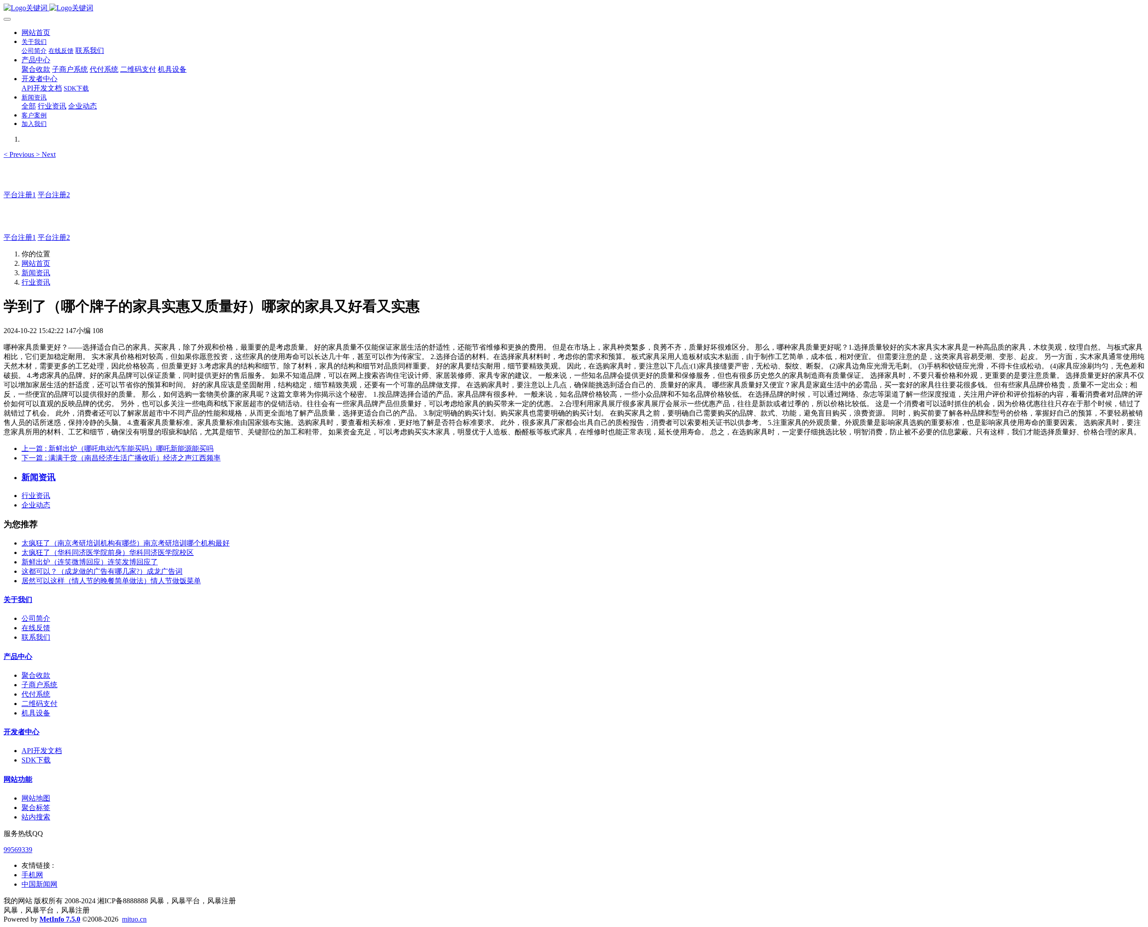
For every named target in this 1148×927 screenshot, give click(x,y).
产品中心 (18, 656)
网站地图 (36, 798)
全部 (29, 106)
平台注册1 (20, 195)
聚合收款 (36, 675)
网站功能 (18, 779)
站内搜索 (36, 817)
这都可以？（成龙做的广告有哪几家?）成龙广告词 (102, 571)
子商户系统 (39, 685)
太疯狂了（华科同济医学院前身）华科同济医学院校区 (108, 552)
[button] (20, 154)
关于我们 (18, 599)
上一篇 (117, 448)
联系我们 (36, 637)
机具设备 (36, 713)
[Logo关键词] (574, 8)
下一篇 (121, 458)
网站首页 (36, 32)
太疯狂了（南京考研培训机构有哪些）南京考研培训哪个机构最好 (126, 543)
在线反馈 (36, 628)
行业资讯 (36, 282)
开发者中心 (21, 732)
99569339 (18, 849)
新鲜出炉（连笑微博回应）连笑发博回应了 (90, 562)
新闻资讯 (36, 273)
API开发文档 (42, 750)
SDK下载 (36, 760)
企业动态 (36, 505)
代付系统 (36, 694)
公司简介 (36, 618)
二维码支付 (39, 703)
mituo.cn (134, 919)
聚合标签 (36, 807)
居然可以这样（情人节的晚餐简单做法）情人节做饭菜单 (111, 581)
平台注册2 (54, 195)
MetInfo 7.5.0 (59, 919)
